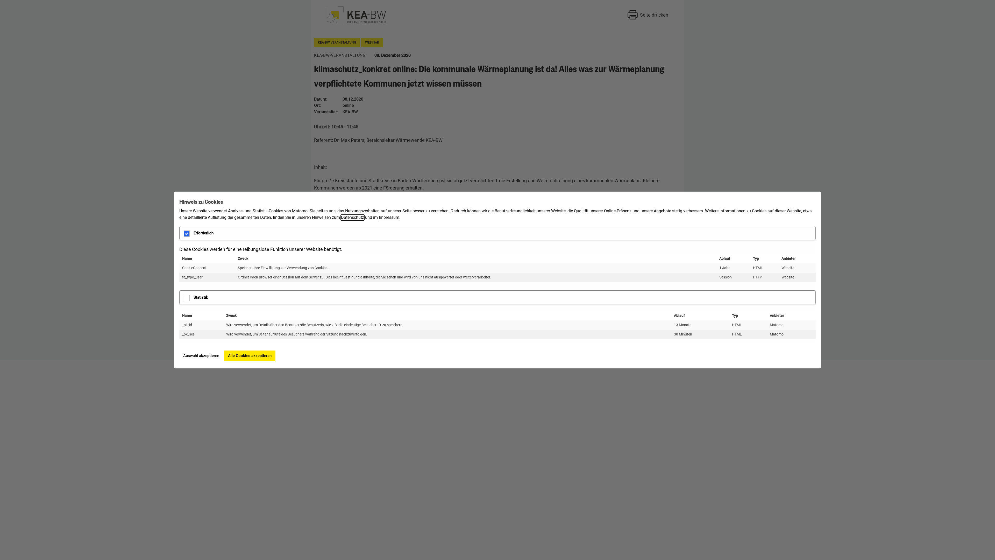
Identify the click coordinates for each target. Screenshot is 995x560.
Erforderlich (204, 233)
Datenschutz (352, 217)
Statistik (201, 297)
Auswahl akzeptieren (201, 355)
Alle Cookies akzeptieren (250, 355)
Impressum (389, 217)
